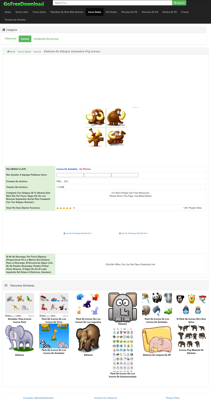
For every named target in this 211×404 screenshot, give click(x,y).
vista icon (10, 38)
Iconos (37, 51)
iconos (25, 38)
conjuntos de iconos (46, 38)
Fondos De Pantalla (15, 19)
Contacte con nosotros (105, 397)
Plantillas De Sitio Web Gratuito (67, 11)
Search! (180, 2)
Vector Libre (21, 11)
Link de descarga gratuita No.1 (78, 233)
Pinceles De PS (129, 11)
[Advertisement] (105, 78)
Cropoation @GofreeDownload (38, 397)
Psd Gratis (111, 11)
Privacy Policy (172, 397)
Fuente (185, 11)
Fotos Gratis (39, 11)
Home (8, 11)
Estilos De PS (170, 11)
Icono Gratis (95, 11)
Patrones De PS (150, 11)
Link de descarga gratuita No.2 (134, 233)
